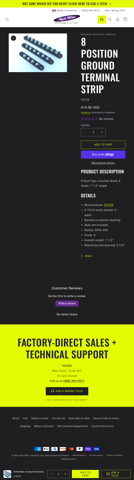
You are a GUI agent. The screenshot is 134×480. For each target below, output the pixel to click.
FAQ (25, 418)
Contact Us (58, 418)
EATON (108, 205)
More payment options (103, 163)
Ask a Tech (115, 474)
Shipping (85, 112)
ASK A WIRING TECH (69, 391)
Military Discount (44, 426)
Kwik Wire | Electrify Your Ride (34, 455)
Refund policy (79, 455)
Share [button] (88, 256)
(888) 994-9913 (90, 10)
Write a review (67, 303)
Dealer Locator (40, 418)
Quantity (85, 125)
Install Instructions (102, 426)
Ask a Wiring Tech (115, 10)
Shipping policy (68, 459)
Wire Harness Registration (72, 426)
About (16, 418)
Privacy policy (96, 455)
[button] (7, 19)
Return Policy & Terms (106, 418)
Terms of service (114, 455)
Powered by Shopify (59, 455)
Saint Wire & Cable (79, 418)
